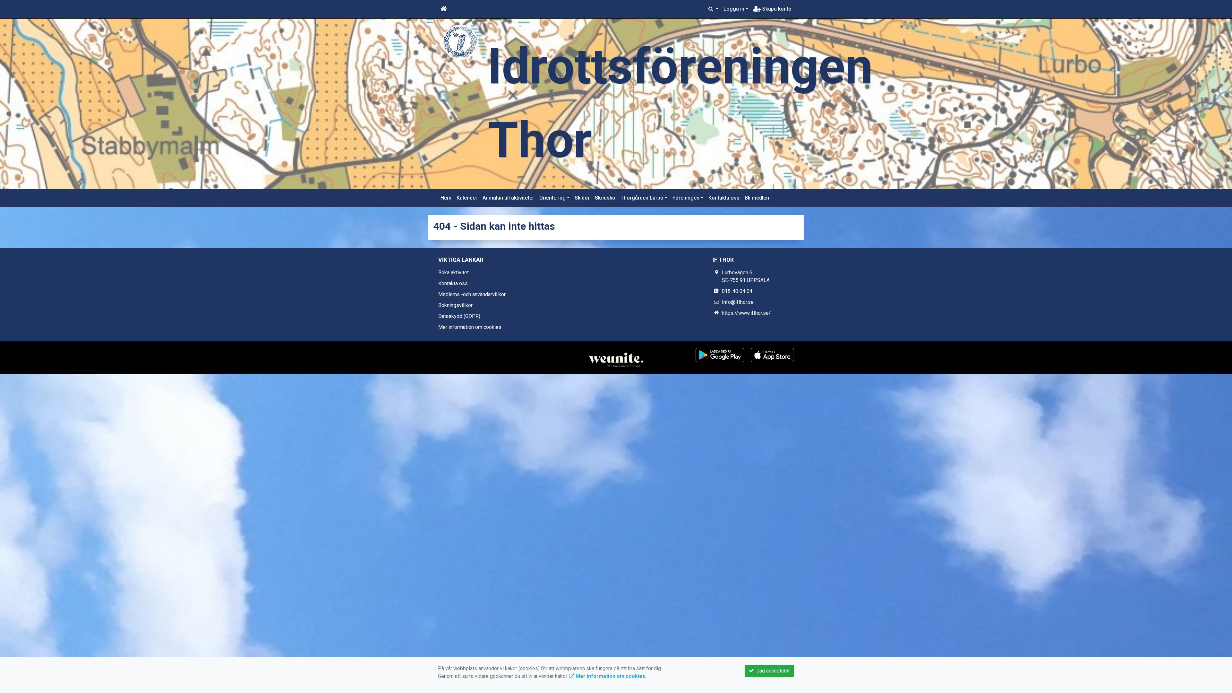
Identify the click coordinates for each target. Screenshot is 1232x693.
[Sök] (713, 9)
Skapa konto (776, 9)
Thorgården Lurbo (641, 198)
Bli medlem (758, 198)
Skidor (582, 198)
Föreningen (685, 198)
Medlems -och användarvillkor (472, 294)
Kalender (467, 198)
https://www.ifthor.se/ (746, 313)
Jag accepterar (772, 671)
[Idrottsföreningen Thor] (460, 42)
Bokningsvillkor (455, 305)
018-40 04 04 (737, 291)
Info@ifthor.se (738, 302)
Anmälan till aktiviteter (508, 198)
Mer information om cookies (469, 327)
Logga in (733, 9)
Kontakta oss (724, 198)
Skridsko (605, 198)
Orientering (552, 198)
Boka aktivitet (453, 273)
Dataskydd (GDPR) (459, 316)
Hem (446, 198)
